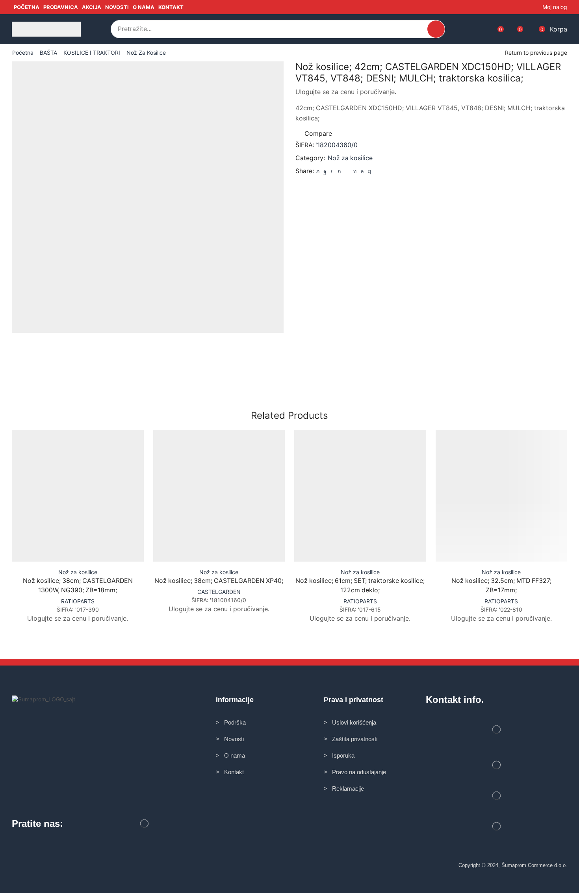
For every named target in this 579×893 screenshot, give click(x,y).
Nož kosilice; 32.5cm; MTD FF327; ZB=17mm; (501, 585)
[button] (99, 29)
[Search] (436, 29)
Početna (22, 52)
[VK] (332, 171)
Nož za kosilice (146, 52)
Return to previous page (536, 52)
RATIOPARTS (78, 601)
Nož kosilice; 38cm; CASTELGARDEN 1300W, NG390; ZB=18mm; (78, 585)
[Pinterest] (339, 171)
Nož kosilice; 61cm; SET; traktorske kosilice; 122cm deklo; (360, 585)
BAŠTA (48, 52)
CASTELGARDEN (219, 591)
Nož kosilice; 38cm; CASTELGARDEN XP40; (218, 580)
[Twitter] (317, 171)
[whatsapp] (362, 171)
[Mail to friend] (347, 171)
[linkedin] (354, 171)
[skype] (368, 171)
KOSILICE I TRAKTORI (91, 52)
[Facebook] (324, 171)
